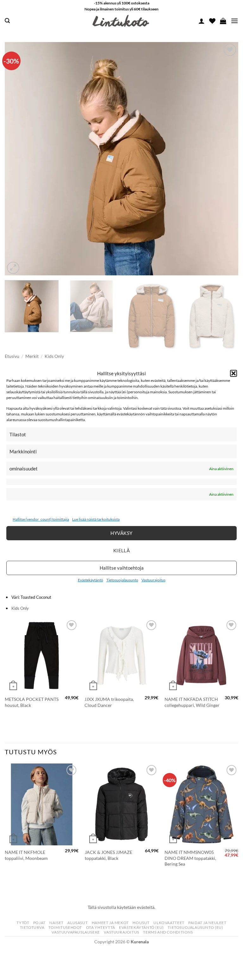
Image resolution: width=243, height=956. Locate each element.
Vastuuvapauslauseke (76, 932)
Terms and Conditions (168, 932)
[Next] (225, 159)
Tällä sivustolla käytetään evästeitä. (121, 907)
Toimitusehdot (65, 927)
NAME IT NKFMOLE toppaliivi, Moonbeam (26, 855)
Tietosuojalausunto (122, 580)
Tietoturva (32, 927)
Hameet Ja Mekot (110, 922)
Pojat (39, 922)
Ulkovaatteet (168, 922)
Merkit (32, 356)
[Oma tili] (201, 21)
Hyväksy (121, 533)
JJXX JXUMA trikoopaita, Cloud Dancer (109, 702)
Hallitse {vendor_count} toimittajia (41, 519)
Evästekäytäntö (90, 580)
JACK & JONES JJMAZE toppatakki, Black (108, 855)
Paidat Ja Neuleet (207, 922)
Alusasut (77, 922)
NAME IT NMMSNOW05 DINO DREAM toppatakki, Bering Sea (190, 858)
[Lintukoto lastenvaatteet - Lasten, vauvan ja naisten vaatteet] (121, 21)
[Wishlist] (212, 21)
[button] (233, 373)
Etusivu (12, 356)
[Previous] (17, 159)
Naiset (56, 922)
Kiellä (121, 550)
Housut (141, 922)
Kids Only (54, 356)
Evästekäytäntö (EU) (141, 927)
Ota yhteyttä (100, 927)
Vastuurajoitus (153, 580)
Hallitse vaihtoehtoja (122, 568)
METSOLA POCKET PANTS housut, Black (32, 702)
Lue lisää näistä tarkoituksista (96, 519)
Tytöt (22, 922)
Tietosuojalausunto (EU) (195, 927)
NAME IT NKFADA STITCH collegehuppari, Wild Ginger (192, 702)
